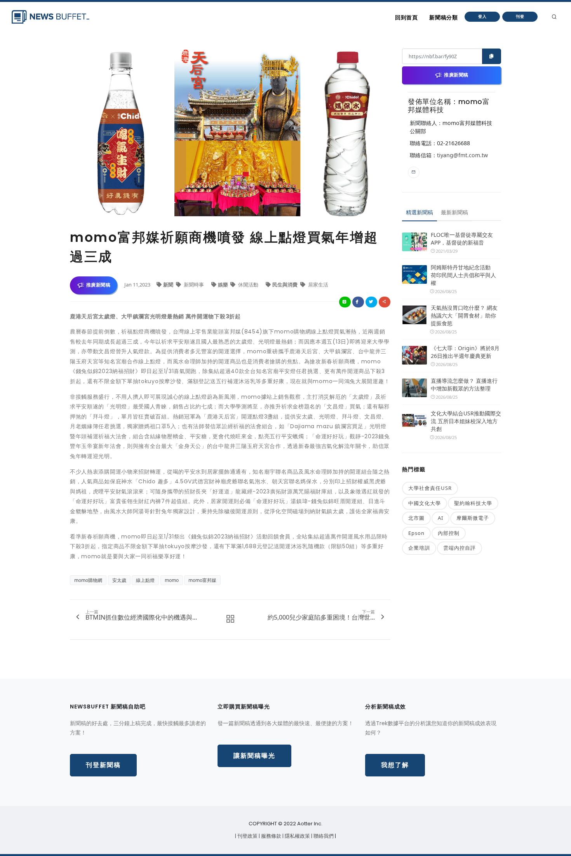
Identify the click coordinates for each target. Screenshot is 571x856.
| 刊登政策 (247, 836)
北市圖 (416, 517)
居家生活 (317, 284)
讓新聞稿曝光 (254, 755)
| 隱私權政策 (296, 836)
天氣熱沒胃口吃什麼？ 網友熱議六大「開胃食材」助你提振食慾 (464, 315)
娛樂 (223, 284)
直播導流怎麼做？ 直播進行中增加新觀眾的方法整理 (464, 384)
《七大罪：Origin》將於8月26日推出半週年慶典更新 (465, 351)
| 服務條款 (270, 836)
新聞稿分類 (443, 17)
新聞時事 (194, 284)
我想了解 (395, 765)
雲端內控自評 (459, 547)
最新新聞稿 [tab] (454, 212)
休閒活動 (248, 284)
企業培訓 (419, 547)
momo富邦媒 (202, 580)
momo (172, 580)
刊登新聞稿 (103, 765)
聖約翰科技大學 (473, 503)
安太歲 (119, 580)
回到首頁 (406, 17)
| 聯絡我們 (323, 836)
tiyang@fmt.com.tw (462, 155)
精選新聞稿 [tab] (419, 212)
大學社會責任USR (430, 487)
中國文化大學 (424, 503)
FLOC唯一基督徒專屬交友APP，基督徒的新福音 (462, 238)
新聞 (168, 284)
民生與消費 (285, 284)
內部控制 (449, 533)
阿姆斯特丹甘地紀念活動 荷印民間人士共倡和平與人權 (463, 275)
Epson (416, 533)
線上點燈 (145, 580)
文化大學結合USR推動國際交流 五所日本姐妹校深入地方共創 (466, 421)
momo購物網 (88, 580)
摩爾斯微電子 (472, 517)
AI (440, 517)
